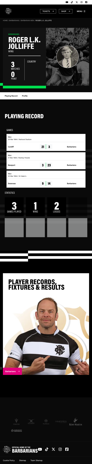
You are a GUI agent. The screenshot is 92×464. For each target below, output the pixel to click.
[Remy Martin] (75, 421)
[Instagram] (82, 2)
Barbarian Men (27, 20)
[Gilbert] (31, 422)
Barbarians (14, 20)
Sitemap (22, 460)
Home (5, 20)
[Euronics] (61, 422)
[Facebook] (86, 2)
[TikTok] (72, 2)
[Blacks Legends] (16, 430)
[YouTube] (67, 2)
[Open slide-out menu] (81, 11)
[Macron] (16, 421)
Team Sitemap (37, 460)
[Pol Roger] (46, 422)
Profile (24, 96)
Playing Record (11, 96)
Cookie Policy (9, 460)
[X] (77, 2)
